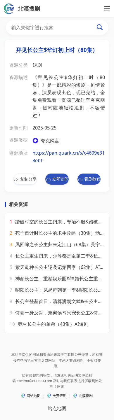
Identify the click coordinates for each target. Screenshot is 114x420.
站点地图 (57, 408)
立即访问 (60, 179)
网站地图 (34, 395)
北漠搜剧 (86, 395)
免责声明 (60, 395)
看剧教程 (92, 179)
